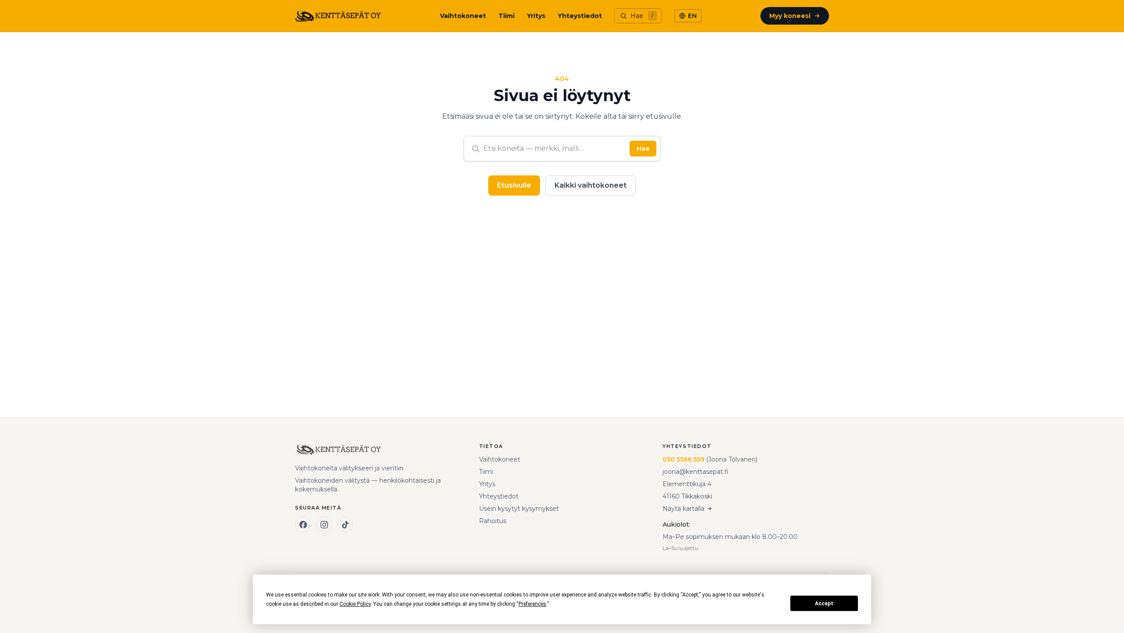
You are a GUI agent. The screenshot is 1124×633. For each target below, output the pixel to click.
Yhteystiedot (580, 16)
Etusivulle (514, 185)
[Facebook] (303, 524)
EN (692, 16)
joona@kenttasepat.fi (695, 472)
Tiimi (506, 16)
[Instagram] (324, 524)
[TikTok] (345, 524)
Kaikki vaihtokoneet (591, 185)
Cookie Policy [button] (355, 604)
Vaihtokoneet (463, 16)
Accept (824, 603)
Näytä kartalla (683, 509)
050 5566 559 (683, 459)
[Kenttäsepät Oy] (338, 16)
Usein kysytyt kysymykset (519, 509)
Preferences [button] (532, 604)
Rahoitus (492, 521)
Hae (643, 149)
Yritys (536, 16)
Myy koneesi (790, 16)
